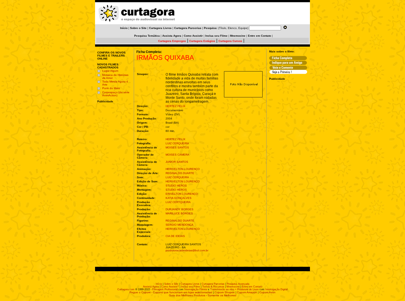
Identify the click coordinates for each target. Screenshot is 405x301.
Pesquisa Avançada (238, 284)
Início (159, 284)
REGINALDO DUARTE (180, 173)
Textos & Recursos (213, 286)
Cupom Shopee (225, 292)
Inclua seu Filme (190, 286)
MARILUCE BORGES (179, 213)
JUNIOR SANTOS (177, 161)
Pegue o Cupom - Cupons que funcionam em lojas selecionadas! (170, 292)
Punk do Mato (111, 88)
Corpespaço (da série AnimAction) (115, 94)
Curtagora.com (125, 289)
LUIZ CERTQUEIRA (178, 202)
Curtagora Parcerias (213, 284)
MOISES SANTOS (177, 147)
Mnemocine (233, 286)
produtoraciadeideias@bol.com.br (187, 250)
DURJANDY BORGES (179, 209)
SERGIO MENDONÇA (179, 224)
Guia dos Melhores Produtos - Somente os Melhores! (202, 295)
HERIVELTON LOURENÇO (183, 169)
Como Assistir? (170, 286)
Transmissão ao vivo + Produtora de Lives (234, 289)
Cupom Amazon (247, 292)
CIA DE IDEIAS (175, 236)
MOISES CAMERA (177, 154)
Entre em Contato (252, 286)
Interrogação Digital (276, 289)
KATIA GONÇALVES (178, 197)
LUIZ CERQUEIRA (177, 143)
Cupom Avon (267, 292)
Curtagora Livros (189, 284)
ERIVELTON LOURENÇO (182, 193)
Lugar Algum (110, 70)
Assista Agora (151, 286)
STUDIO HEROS (176, 185)
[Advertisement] (113, 139)
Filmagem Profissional (165, 289)
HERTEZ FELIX (175, 106)
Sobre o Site (171, 284)
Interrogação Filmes (195, 289)
